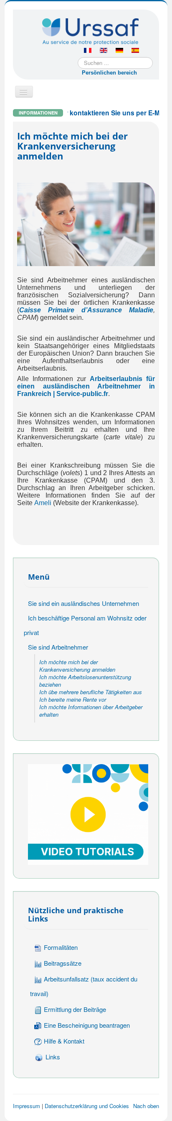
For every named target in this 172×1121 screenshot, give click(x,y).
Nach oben (146, 1106)
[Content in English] (103, 50)
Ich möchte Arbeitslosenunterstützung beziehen (85, 680)
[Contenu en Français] (88, 50)
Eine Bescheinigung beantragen (87, 1025)
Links (53, 1056)
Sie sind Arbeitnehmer (58, 647)
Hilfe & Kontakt (64, 1040)
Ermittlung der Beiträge (75, 1009)
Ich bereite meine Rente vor (72, 699)
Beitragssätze (62, 963)
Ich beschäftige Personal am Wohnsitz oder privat (85, 625)
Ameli (42, 502)
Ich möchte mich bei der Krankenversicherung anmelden (77, 665)
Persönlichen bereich (109, 73)
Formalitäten (61, 947)
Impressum (26, 1106)
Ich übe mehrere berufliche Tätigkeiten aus (90, 692)
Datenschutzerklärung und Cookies (87, 1106)
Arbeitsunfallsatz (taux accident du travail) (83, 986)
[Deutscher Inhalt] (119, 50)
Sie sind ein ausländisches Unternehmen (83, 603)
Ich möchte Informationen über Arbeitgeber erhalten (90, 710)
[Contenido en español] (135, 50)
